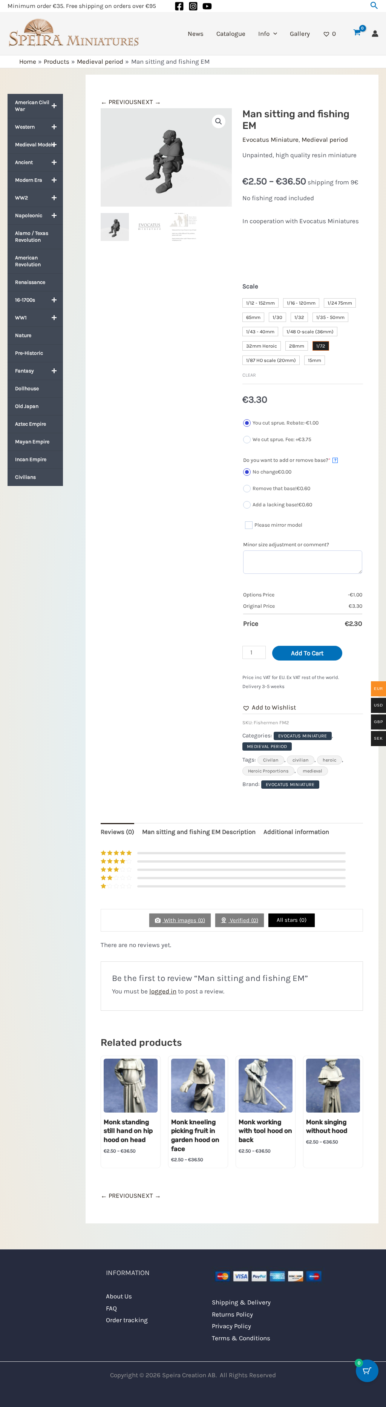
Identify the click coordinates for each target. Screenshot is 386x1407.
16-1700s (25, 300)
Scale (250, 286)
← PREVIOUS (119, 102)
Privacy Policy (231, 1326)
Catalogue (230, 33)
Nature (23, 335)
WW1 (21, 317)
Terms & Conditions (241, 1338)
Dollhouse (27, 388)
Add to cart (307, 653)
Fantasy (24, 371)
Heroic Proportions (268, 771)
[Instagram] (193, 6)
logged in (162, 991)
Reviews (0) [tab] (117, 831)
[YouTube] (207, 6)
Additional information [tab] (296, 831)
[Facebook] (179, 6)
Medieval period (325, 139)
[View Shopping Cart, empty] (357, 33)
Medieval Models (35, 144)
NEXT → (149, 102)
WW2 (21, 198)
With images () (183, 920)
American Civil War (32, 105)
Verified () (243, 920)
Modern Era (28, 180)
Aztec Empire (30, 424)
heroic (329, 760)
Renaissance (30, 282)
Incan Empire (30, 459)
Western (25, 127)
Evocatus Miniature (270, 139)
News (196, 33)
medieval (312, 771)
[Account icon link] (375, 33)
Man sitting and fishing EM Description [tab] (199, 831)
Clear (249, 375)
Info (264, 33)
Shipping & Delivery (241, 1302)
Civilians (25, 477)
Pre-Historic (29, 353)
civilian (301, 760)
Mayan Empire (32, 441)
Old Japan (26, 406)
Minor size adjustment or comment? (286, 544)
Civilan (271, 760)
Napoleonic (28, 215)
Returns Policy (232, 1314)
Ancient (24, 162)
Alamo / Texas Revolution (31, 236)
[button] (374, 6)
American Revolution (28, 261)
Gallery (300, 33)
